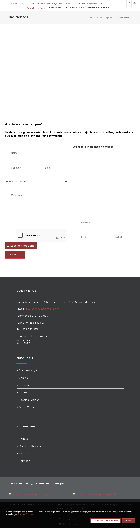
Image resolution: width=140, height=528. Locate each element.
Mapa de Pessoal (30, 446)
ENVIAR (13, 255)
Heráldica (24, 385)
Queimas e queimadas (89, 3)
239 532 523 (15, 3)
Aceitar (128, 521)
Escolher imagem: (22, 245)
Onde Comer (27, 407)
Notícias (24, 453)
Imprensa (25, 392)
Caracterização (28, 370)
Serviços (24, 461)
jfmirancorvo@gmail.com (52, 3)
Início (92, 17)
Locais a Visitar (28, 399)
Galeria (23, 377)
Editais (23, 438)
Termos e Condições (26, 514)
